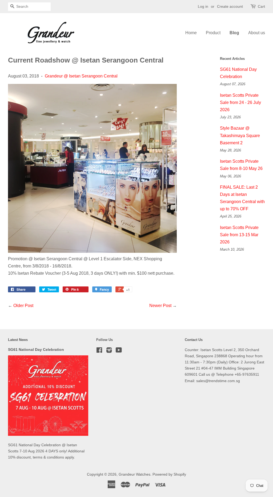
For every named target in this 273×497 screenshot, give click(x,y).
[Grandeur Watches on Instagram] (109, 351)
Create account (230, 6)
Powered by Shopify (169, 474)
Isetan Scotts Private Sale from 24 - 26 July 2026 (240, 102)
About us (256, 32)
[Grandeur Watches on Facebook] (99, 351)
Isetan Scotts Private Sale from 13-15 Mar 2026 (239, 234)
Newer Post (160, 305)
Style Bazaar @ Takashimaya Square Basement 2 (240, 135)
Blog (234, 32)
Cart (261, 6)
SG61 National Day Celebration (36, 350)
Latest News (18, 340)
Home (191, 32)
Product (213, 32)
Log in (203, 6)
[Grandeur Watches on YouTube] (119, 351)
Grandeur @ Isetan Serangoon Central (81, 76)
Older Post (23, 305)
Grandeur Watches (134, 474)
